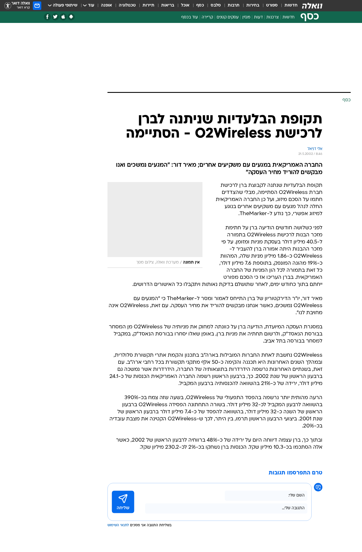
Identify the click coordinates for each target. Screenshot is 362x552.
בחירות (252, 5)
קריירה (207, 17)
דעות (258, 17)
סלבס (216, 5)
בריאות (167, 5)
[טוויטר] (55, 16)
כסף (200, 5)
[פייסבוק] (47, 16)
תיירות (148, 5)
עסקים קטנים (228, 17)
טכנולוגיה (127, 5)
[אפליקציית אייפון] (63, 16)
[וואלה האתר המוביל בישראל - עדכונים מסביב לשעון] (312, 5)
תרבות (234, 5)
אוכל (185, 5)
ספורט (272, 5)
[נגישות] (7, 5)
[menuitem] (288, 6)
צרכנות (272, 17)
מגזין (246, 17)
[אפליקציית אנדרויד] (71, 16)
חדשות (291, 5)
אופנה (106, 5)
